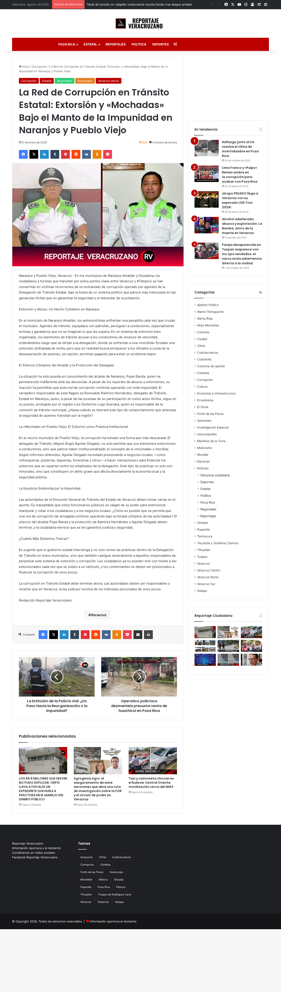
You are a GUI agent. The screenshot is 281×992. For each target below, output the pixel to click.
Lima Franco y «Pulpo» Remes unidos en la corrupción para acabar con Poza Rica (239, 175)
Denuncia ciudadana (215, 475)
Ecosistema (205, 400)
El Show (202, 407)
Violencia (103, 902)
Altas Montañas (208, 325)
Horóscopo (116, 872)
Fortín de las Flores (210, 414)
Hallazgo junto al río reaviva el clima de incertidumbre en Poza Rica (240, 149)
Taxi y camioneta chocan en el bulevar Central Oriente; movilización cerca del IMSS (151, 782)
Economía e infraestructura (216, 393)
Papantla (203, 529)
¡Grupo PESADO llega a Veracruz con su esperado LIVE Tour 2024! (240, 200)
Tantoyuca (204, 536)
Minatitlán (86, 879)
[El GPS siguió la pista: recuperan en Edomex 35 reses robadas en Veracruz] (205, 646)
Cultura (202, 386)
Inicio (25, 66)
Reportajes (116, 44)
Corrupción (39, 66)
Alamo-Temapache (210, 311)
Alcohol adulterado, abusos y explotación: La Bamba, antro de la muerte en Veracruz (242, 226)
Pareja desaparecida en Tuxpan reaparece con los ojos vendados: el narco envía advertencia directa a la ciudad (242, 254)
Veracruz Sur (206, 584)
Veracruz (98, 615)
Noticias (203, 468)
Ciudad (202, 339)
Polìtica (139, 44)
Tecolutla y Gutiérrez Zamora (217, 543)
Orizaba (202, 522)
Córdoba (203, 373)
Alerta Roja (205, 318)
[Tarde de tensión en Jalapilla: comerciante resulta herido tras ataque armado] (228, 646)
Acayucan (86, 857)
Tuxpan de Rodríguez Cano (114, 894)
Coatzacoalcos (207, 352)
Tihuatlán (203, 550)
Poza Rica (66, 44)
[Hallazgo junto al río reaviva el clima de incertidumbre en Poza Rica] (207, 148)
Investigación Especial (213, 427)
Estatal (90, 44)
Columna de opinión (211, 366)
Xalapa (202, 590)
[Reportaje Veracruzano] (140, 23)
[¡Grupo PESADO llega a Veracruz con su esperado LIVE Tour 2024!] (207, 199)
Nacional (203, 461)
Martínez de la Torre (211, 441)
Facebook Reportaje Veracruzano (35, 857)
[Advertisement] (228, 85)
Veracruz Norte (108, 81)
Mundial (202, 454)
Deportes (160, 44)
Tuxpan (202, 556)
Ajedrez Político (208, 305)
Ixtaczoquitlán (207, 434)
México (103, 879)
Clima (201, 345)
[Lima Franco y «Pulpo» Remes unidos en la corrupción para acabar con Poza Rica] (207, 174)
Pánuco (121, 887)
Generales (204, 420)
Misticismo (204, 448)
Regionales (64, 81)
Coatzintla (204, 359)
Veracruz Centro (208, 570)
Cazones (203, 332)
